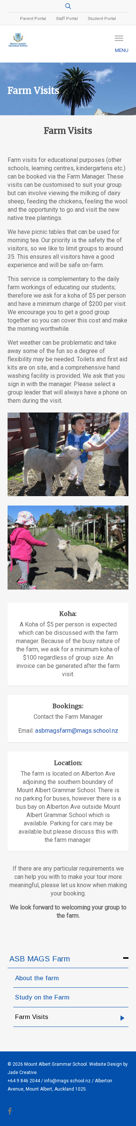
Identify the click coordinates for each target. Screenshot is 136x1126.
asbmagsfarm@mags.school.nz (76, 730)
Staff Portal (67, 18)
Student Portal (102, 18)
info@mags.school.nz (67, 1080)
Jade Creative (22, 1072)
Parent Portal (33, 18)
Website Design (105, 1064)
